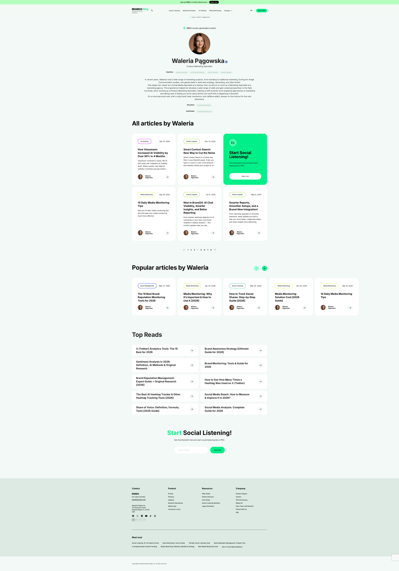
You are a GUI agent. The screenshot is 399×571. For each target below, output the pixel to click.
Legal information (208, 506)
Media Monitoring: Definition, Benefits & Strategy (178, 546)
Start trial (245, 176)
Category (227, 10)
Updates (171, 500)
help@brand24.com (139, 500)
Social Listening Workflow (211, 503)
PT (141, 520)
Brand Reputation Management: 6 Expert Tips (229, 543)
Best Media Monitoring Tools (208, 546)
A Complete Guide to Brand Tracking (144, 546)
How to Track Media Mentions (232, 547)
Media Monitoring (215, 10)
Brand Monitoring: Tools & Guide (174, 543)
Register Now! (214, 2)
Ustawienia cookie (174, 509)
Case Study (206, 500)
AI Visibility (202, 10)
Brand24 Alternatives (175, 503)
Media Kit (239, 503)
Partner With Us (241, 509)
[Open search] (152, 10)
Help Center (206, 494)
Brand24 (137, 9)
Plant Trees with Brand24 (244, 506)
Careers (238, 497)
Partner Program (241, 494)
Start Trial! (261, 10)
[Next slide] (264, 268)
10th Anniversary (242, 500)
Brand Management (147, 286)
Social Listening (174, 10)
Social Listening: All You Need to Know (145, 543)
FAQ (237, 512)
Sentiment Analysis (189, 10)
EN (251, 10)
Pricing (170, 494)
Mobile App (172, 506)
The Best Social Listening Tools (199, 543)
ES (137, 520)
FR (144, 520)
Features (171, 497)
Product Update (191, 141)
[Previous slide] (256, 268)
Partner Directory (208, 497)
